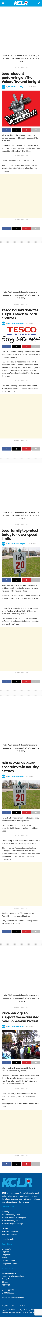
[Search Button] (39, 3)
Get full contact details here (13, 1297)
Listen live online (8, 1239)
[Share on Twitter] (16, 130)
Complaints (6, 1254)
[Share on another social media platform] (35, 130)
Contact (22, 1306)
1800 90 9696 (8, 1289)
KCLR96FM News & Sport (16, 87)
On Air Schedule (8, 1260)
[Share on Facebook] (6, 130)
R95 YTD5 (6, 1285)
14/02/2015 (32, 776)
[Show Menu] (3, 3)
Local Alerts (6, 1248)
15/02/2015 (32, 87)
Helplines (5, 1251)
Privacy (14, 1306)
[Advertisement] (21, 30)
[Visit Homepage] (21, 3)
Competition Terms (9, 1263)
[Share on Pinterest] (26, 130)
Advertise (5, 1257)
